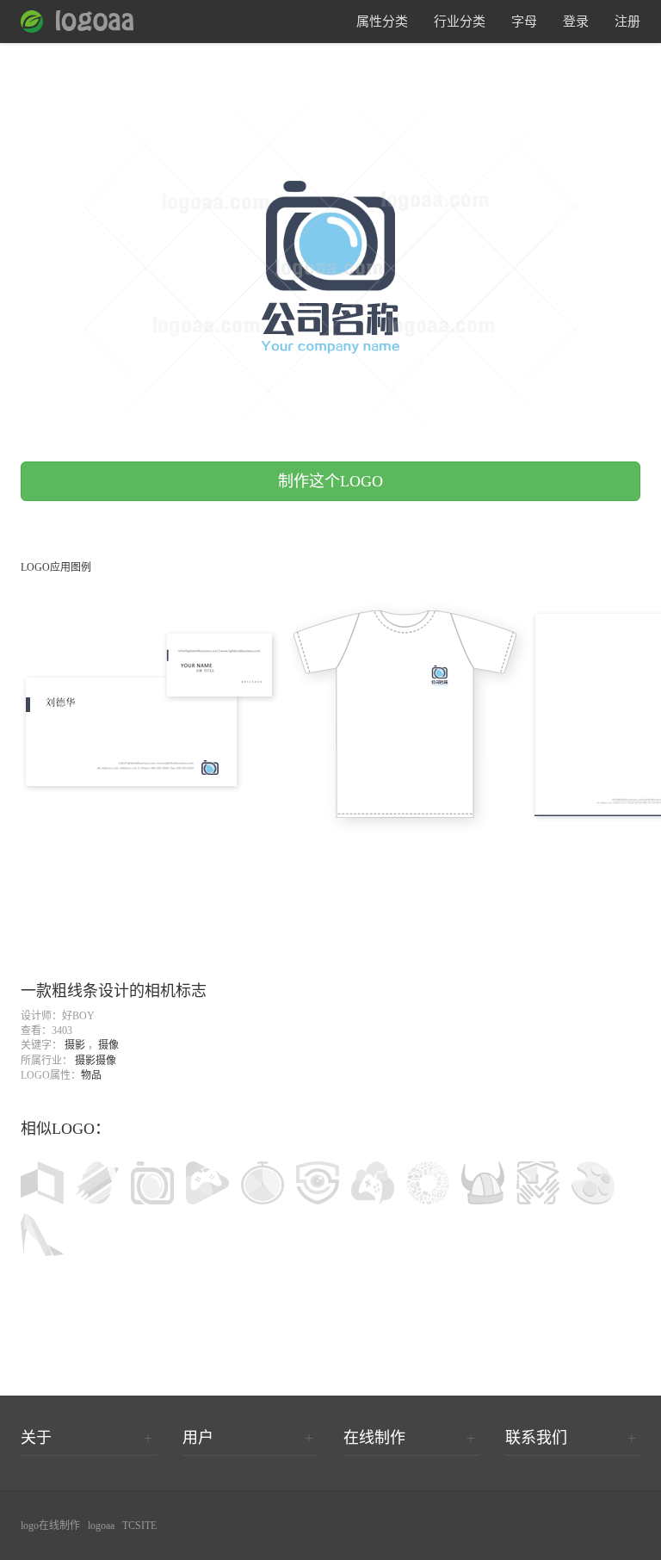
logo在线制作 (50, 1526)
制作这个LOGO (330, 481)
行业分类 (459, 21)
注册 (627, 21)
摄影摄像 (95, 1061)
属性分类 (382, 21)
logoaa (101, 1526)
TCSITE (139, 1526)
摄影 (75, 1045)
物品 (91, 1075)
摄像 (108, 1045)
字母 (524, 21)
